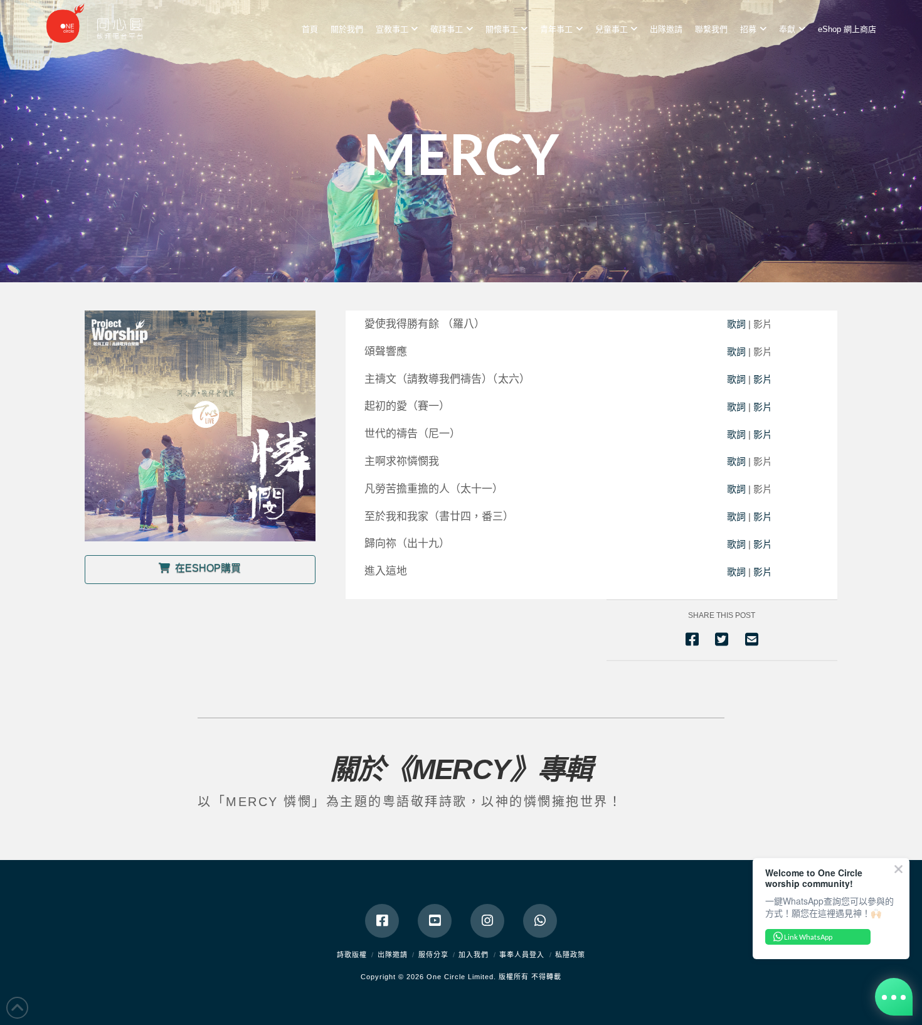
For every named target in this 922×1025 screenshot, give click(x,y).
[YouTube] (435, 921)
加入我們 (473, 955)
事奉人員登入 (521, 955)
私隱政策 (570, 955)
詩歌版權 (352, 955)
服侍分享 (433, 955)
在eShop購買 (208, 568)
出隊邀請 (393, 955)
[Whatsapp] (540, 921)
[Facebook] (382, 921)
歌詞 (737, 324)
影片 (762, 379)
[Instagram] (487, 921)
